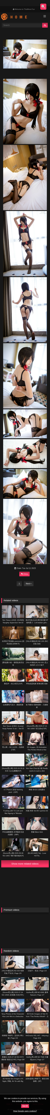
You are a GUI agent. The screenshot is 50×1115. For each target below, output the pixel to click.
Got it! (25, 1106)
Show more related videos (25, 863)
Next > (28, 584)
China (25, 574)
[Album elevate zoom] (43, 7)
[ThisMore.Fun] (20, 17)
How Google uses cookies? (25, 1111)
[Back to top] (42, 1107)
